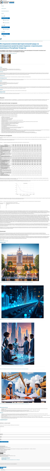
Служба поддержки (6, 29)
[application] (4, 16)
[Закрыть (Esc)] (5, 467)
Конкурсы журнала (6, 20)
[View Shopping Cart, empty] (0, 39)
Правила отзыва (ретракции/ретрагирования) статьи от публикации (10, 459)
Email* (1, 436)
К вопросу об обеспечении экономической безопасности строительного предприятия (11, 365)
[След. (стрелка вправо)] (2, 468)
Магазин (2, 13)
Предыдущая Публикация (4, 419)
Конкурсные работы (6, 22)
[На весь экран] (2, 467)
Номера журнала (3, 8)
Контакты (2, 25)
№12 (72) (1, 93)
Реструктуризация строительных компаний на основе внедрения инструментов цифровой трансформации (14, 403)
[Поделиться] (4, 467)
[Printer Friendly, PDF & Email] (2, 240)
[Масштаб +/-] (0, 467)
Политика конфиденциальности (5, 457)
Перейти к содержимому (3, 0)
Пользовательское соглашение (5, 458)
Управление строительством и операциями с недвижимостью (8, 53)
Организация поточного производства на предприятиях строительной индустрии (11, 319)
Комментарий (2, 426)
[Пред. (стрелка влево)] (0, 468)
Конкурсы (2, 16)
